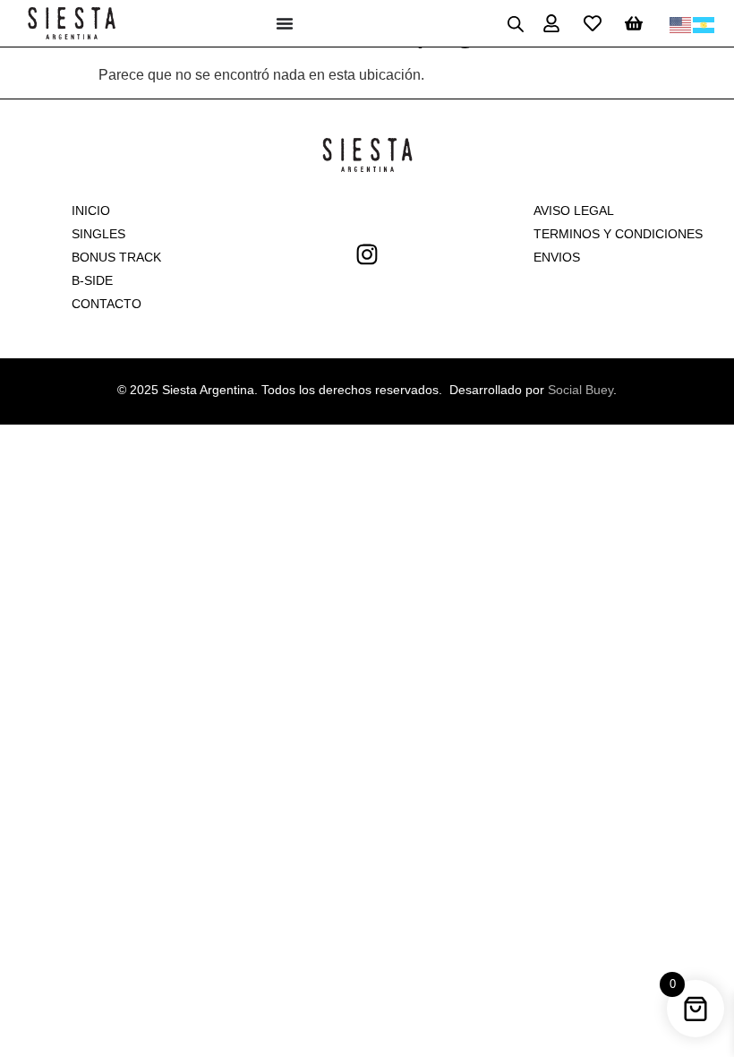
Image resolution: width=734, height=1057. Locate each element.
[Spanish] (704, 23)
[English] (681, 23)
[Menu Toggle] (285, 23)
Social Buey (580, 389)
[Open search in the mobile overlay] (516, 23)
